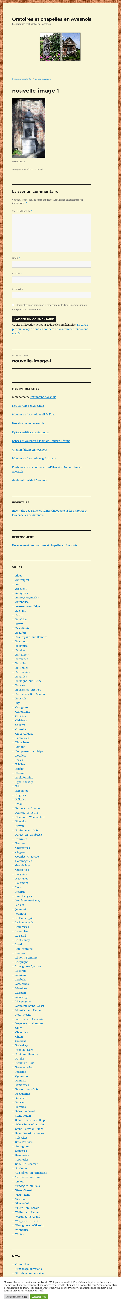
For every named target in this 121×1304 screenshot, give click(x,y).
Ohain (19, 1036)
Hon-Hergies (23, 896)
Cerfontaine (22, 711)
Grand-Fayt (22, 865)
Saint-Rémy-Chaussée (29, 1124)
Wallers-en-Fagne (27, 1212)
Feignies (20, 795)
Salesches (21, 1137)
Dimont (20, 746)
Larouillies (21, 931)
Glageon (20, 852)
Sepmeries (21, 1159)
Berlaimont (22, 654)
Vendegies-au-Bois (27, 1185)
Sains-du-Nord (25, 1111)
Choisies (20, 716)
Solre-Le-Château (26, 1164)
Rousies (20, 1102)
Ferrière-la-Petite (26, 812)
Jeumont (20, 909)
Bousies (20, 685)
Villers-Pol (22, 1203)
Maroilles (21, 988)
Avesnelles (22, 601)
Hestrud (20, 891)
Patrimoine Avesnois (43, 396)
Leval (18, 944)
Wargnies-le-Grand (27, 1216)
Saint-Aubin (23, 1115)
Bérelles (20, 650)
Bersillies (21, 663)
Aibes (18, 575)
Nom (16, 258)
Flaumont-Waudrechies (30, 817)
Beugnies (21, 676)
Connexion (22, 1264)
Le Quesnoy (22, 940)
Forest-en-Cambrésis (29, 834)
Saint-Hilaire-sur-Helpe (30, 1120)
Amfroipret (22, 580)
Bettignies (21, 667)
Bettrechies (22, 672)
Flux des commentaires (29, 1273)
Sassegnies (22, 1146)
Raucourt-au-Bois (26, 1089)
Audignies (21, 593)
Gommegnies (23, 861)
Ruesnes (20, 1106)
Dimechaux (22, 742)
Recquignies (22, 1093)
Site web (17, 289)
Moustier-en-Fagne (28, 1010)
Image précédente (21, 79)
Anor (18, 584)
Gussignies (22, 869)
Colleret (20, 724)
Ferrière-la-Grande (27, 808)
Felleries (20, 799)
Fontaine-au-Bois (26, 830)
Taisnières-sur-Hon (28, 1177)
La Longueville (24, 922)
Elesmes (20, 773)
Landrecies (22, 926)
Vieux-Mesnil (23, 1190)
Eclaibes (20, 764)
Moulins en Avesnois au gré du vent (34, 458)
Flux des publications (28, 1268)
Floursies (21, 821)
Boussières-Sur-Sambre (30, 694)
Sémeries (21, 1150)
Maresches (22, 983)
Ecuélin (19, 768)
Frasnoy (20, 843)
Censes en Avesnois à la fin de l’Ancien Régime (41, 440)
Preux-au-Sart (24, 1067)
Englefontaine (24, 777)
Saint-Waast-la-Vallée (29, 1133)
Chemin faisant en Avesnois (29, 449)
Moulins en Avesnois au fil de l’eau (33, 414)
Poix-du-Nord (24, 1049)
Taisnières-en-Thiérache (31, 1172)
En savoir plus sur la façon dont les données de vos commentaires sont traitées (50, 329)
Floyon (19, 825)
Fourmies (21, 839)
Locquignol (22, 962)
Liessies (20, 953)
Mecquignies (23, 1001)
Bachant (20, 610)
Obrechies (21, 1032)
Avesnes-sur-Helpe (27, 606)
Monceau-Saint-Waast (29, 1005)
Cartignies (21, 707)
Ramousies (22, 1084)
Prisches (20, 1071)
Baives (19, 615)
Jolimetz (20, 913)
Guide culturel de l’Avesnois (29, 480)
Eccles (19, 760)
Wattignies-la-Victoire (29, 1225)
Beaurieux (21, 641)
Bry (17, 702)
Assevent (21, 588)
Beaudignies (23, 628)
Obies (18, 1027)
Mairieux (20, 975)
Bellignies (21, 645)
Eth (17, 786)
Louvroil (20, 970)
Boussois (20, 698)
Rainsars (20, 1080)
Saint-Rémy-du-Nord (29, 1128)
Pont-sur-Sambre (26, 1054)
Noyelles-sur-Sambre (29, 1023)
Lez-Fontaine (24, 948)
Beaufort (20, 632)
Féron (19, 803)
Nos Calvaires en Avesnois (28, 405)
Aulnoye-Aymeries (27, 597)
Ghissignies (22, 847)
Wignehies (22, 1229)
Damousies (22, 738)
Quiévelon (21, 1076)
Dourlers (20, 755)
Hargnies (21, 874)
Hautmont (21, 882)
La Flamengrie (24, 918)
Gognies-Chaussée (27, 856)
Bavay (19, 623)
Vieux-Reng (22, 1194)
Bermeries (21, 659)
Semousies (22, 1155)
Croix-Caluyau (24, 733)
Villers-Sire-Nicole (27, 1207)
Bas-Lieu (21, 619)
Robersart (21, 1098)
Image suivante (43, 79)
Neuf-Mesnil (23, 1014)
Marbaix (20, 979)
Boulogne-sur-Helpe (28, 681)
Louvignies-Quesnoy (28, 966)
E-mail (17, 273)
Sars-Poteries (23, 1142)
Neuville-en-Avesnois (29, 1019)
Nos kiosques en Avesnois (28, 423)
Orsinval (20, 1041)
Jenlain (19, 904)
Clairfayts (21, 720)
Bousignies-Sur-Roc (28, 689)
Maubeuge (21, 997)
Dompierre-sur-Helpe (29, 751)
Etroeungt (21, 790)
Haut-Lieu (21, 878)
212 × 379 (39, 169)
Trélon (19, 1181)
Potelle (19, 1058)
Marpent (20, 992)
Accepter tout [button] (39, 1297)
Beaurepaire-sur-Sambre (31, 637)
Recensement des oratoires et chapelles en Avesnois (44, 545)
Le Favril (20, 935)
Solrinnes (21, 1168)
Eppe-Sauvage (24, 781)
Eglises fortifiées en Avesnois (30, 432)
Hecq (18, 887)
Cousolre (20, 729)
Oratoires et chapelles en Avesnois (51, 19)
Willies (19, 1234)
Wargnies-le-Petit (26, 1221)
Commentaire (22, 211)
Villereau (20, 1199)
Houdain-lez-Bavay (27, 900)
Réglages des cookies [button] (16, 1297)
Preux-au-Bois (24, 1063)
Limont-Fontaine (26, 957)
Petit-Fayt (21, 1045)
